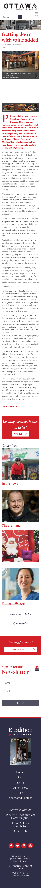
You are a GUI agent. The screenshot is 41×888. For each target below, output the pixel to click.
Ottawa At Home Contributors (20, 824)
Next (36, 76)
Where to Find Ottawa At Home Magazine (20, 816)
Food (20, 777)
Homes (20, 772)
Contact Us (20, 830)
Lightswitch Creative (20, 875)
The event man (12, 525)
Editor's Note (20, 787)
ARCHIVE (18, 433)
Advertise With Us (20, 809)
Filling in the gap (13, 603)
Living (20, 782)
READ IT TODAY (22, 734)
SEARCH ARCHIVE (20, 649)
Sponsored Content (20, 797)
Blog (20, 792)
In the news (10, 483)
